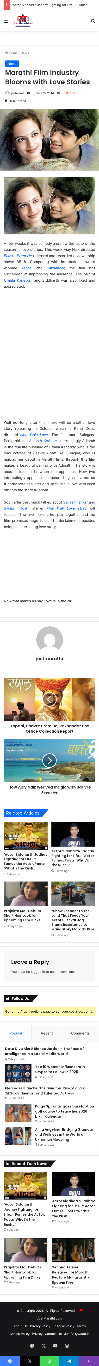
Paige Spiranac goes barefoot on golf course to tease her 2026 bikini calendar (64, 1111)
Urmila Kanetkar (18, 280)
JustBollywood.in (77, 1334)
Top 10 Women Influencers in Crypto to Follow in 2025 (60, 1069)
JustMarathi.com (49, 1318)
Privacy (37, 1334)
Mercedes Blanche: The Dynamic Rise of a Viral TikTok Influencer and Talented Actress (46, 1091)
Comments (80, 1033)
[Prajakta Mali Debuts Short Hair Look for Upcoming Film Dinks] (26, 894)
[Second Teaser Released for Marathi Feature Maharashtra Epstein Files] (73, 1250)
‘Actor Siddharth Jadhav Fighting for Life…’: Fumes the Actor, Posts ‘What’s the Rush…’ (25, 861)
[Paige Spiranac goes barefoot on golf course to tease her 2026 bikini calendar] (18, 1113)
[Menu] (6, 22)
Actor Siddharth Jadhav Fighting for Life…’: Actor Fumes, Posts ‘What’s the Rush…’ (72, 858)
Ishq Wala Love (34, 434)
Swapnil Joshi (16, 508)
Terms (81, 1326)
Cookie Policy (20, 1334)
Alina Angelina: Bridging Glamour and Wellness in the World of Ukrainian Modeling (64, 1134)
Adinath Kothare (43, 440)
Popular (16, 1033)
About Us (20, 1326)
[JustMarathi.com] (23, 20)
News (24, 53)
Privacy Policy (40, 1326)
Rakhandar (55, 268)
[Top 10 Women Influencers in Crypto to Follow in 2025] (18, 1073)
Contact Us (53, 1334)
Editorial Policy (63, 1326)
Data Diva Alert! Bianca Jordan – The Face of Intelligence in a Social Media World (44, 1051)
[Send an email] (28, 93)
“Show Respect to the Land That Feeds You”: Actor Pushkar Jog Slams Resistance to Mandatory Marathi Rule (72, 920)
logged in (38, 972)
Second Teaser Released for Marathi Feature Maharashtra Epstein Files (71, 1275)
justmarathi (18, 93)
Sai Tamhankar (75, 502)
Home (13, 53)
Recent (47, 1033)
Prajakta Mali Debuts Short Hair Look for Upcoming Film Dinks (22, 915)
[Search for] (93, 22)
